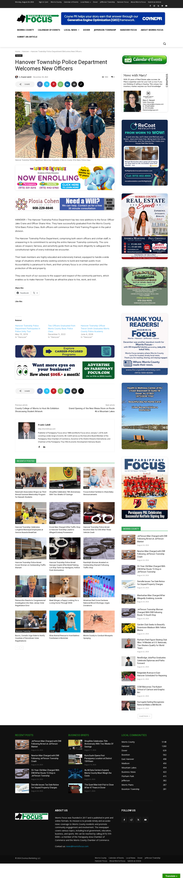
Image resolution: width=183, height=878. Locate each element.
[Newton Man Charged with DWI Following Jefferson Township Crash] (128, 555)
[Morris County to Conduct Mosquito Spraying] (99, 621)
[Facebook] (150, 6)
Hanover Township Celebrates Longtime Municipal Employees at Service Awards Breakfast (29, 529)
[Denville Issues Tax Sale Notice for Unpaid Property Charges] (128, 585)
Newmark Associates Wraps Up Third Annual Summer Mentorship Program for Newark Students (30, 494)
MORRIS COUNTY (131, 529)
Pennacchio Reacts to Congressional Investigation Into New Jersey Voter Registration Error (30, 603)
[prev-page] (17, 648)
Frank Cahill (26, 77)
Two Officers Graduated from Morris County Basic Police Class (61, 328)
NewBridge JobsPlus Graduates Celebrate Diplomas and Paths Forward (151, 660)
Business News (55, 488)
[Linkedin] (67, 84)
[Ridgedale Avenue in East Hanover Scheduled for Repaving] (128, 676)
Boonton (87, 523)
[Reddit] (131, 819)
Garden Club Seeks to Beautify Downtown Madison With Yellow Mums (151, 627)
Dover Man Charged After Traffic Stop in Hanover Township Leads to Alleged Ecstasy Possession (64, 529)
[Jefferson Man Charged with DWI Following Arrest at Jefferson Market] (128, 539)
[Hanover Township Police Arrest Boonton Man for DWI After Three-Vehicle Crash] (99, 513)
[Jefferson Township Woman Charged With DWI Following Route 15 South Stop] (128, 613)
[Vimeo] (162, 6)
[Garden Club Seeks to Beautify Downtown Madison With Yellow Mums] (128, 628)
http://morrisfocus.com (46, 429)
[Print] (74, 84)
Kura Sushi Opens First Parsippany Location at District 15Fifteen (98, 758)
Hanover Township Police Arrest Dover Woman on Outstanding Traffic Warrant (30, 565)
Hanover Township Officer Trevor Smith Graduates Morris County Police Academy (95, 328)
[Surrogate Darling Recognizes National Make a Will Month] (128, 705)
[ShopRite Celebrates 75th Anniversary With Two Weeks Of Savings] (65, 478)
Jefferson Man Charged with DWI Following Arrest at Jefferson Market (152, 539)
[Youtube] (166, 6)
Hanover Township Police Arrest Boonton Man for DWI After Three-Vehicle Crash (97, 529)
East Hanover (89, 631)
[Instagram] (154, 6)
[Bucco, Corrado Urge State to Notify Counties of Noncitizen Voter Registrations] (30, 621)
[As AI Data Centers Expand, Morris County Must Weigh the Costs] (75, 774)
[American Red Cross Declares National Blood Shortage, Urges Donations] (99, 586)
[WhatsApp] (60, 84)
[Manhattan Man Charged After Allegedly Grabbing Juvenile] (128, 599)
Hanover (25, 51)
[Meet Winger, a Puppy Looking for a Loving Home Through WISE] (65, 586)
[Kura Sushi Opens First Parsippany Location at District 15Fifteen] (75, 759)
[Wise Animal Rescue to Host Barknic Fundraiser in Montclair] (65, 621)
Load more (143, 716)
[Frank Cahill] (17, 77)
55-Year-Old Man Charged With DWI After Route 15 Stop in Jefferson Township (151, 569)
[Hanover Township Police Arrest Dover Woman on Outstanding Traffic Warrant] (30, 548)
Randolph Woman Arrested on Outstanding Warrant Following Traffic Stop (96, 565)
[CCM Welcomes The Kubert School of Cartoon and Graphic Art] (128, 690)
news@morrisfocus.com (77, 846)
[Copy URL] (81, 84)
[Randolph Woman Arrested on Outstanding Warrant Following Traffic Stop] (99, 548)
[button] (164, 43)
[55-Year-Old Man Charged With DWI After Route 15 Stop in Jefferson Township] (128, 570)
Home (17, 51)
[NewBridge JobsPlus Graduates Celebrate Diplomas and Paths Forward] (128, 661)
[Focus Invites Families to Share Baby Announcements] (99, 478)
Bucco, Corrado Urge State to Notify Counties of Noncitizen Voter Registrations (30, 638)
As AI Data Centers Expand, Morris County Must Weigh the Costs (98, 773)
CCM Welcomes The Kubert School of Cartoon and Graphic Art (151, 690)
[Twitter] (158, 6)
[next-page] (21, 648)
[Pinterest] (53, 84)
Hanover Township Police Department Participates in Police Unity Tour (27, 328)
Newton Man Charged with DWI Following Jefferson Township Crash (151, 554)
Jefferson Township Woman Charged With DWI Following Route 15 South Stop (150, 612)
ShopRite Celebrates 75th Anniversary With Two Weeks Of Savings (98, 744)
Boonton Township (23, 631)
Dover (86, 488)
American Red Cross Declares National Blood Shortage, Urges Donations (96, 603)
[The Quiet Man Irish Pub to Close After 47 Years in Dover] (75, 788)
